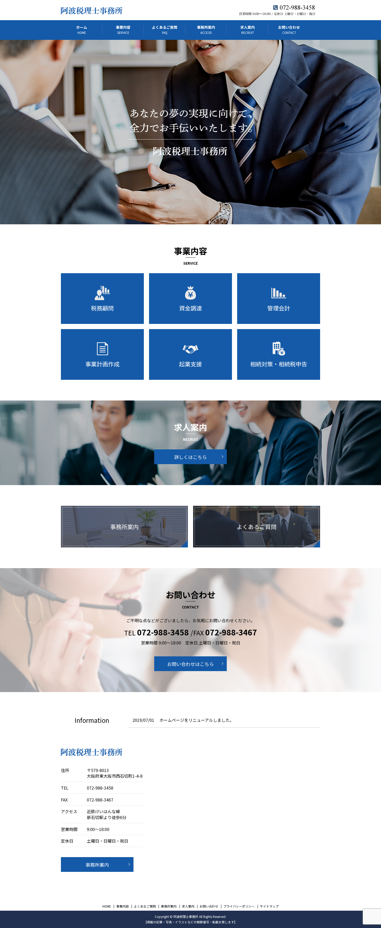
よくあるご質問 (164, 30)
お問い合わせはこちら (190, 663)
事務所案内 (206, 30)
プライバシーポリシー (239, 906)
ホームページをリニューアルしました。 (196, 720)
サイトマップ (269, 906)
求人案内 (247, 30)
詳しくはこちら (190, 457)
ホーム (81, 30)
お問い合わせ (289, 30)
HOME (106, 906)
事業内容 (123, 30)
